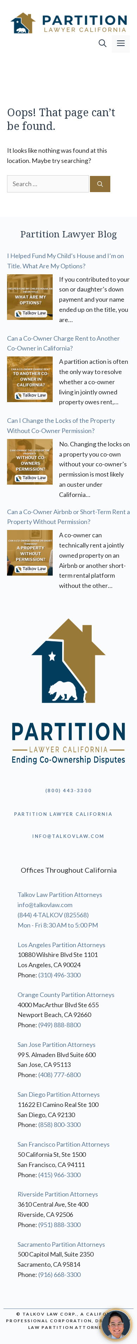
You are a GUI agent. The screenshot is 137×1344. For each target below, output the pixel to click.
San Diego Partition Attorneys (59, 1094)
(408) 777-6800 (59, 1075)
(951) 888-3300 (59, 1224)
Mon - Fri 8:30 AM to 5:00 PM (58, 925)
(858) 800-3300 (59, 1124)
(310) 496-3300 (59, 975)
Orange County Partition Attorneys (66, 994)
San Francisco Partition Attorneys (64, 1144)
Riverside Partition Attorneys (58, 1194)
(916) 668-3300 (59, 1274)
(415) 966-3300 (59, 1175)
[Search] (100, 184)
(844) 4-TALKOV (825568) (53, 915)
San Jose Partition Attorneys (57, 1044)
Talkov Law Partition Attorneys (60, 894)
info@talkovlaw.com (45, 905)
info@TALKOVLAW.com (68, 836)
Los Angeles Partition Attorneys (61, 945)
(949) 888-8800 (59, 1025)
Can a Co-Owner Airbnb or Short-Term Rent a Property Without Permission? (68, 517)
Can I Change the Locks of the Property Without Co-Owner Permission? (61, 425)
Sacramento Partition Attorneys (61, 1244)
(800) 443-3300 (68, 790)
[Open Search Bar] (102, 44)
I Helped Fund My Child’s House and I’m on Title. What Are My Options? (65, 261)
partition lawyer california (63, 814)
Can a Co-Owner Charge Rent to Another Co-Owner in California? (63, 343)
